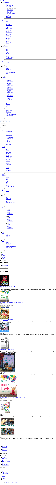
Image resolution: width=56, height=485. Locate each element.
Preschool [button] (7, 216)
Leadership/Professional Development (11, 114)
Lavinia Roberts (5, 287)
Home (3, 254)
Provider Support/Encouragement (10, 72)
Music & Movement (8, 34)
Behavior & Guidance (10, 9)
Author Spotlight (4, 446)
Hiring (6, 134)
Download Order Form (5, 459)
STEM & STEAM (8, 42)
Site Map (3, 451)
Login (3, 258)
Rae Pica (4, 303)
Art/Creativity (9, 80)
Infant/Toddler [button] (8, 209)
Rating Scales (7, 63)
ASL (6, 22)
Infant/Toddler (9, 12)
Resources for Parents (9, 55)
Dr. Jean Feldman (6, 332)
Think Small (4, 478)
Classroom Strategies (8, 112)
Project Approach (8, 38)
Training (7, 74)
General (7, 50)
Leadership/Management (9, 7)
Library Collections (4, 472)
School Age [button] (7, 223)
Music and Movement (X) (5, 265)
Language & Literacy (9, 32)
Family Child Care (9, 11)
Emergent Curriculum (9, 28)
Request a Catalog (4, 458)
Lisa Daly (4, 436)
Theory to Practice (8, 17)
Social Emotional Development (10, 57)
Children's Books (8, 104)
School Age (9, 14)
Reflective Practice (8, 16)
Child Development (10, 10)
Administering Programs (9, 131)
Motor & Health (8, 53)
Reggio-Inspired (8, 40)
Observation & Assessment (11, 13)
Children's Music (8, 236)
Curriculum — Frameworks (9, 154)
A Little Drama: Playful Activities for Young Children (7, 286)
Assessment (7, 23)
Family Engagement (8, 6)
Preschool (7, 37)
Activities (7, 21)
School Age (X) (4, 264)
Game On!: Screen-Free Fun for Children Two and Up (7, 319)
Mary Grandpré (14, 372)
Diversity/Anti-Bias (8, 26)
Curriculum (8, 84)
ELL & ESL (7, 27)
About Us (3, 444)
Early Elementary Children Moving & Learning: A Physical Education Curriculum (11, 302)
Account (3, 253)
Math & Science (8, 52)
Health (6, 106)
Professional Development (9, 71)
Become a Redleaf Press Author (6, 461)
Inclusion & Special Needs (9, 30)
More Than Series (8, 33)
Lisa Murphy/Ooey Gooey (9, 115)
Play (6, 54)
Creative (7, 49)
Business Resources (8, 69)
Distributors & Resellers (5, 460)
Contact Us (3, 257)
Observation (7, 35)
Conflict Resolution (8, 24)
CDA (6, 4)
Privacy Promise (4, 447)
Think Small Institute (5, 473)
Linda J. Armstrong (5, 320)
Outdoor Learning (8, 164)
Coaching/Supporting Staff (9, 5)
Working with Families (9, 58)
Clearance (3, 471)
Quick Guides (7, 39)
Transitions (7, 43)
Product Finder (4, 255)
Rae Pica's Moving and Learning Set (5, 413)
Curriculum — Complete (9, 25)
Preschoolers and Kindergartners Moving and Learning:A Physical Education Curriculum (12, 397)
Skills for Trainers (9, 15)
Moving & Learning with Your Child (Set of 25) (7, 349)
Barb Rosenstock (5, 372)
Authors (3, 445)
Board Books (7, 103)
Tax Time (7, 73)
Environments (7, 62)
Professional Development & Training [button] (11, 8)
